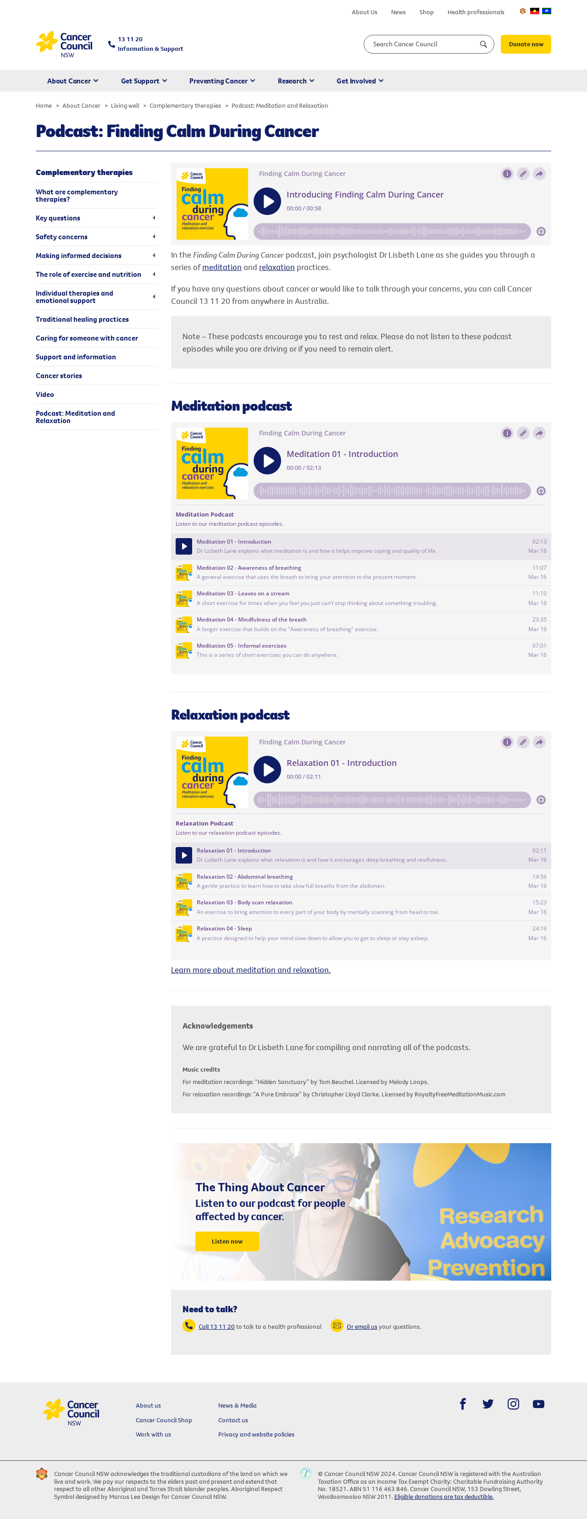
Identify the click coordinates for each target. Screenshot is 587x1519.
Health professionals (476, 12)
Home (44, 105)
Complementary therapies (185, 105)
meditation (222, 267)
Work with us (153, 1434)
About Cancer (69, 80)
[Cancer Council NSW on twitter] (488, 1404)
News (398, 12)
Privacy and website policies (256, 1434)
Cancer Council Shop (164, 1420)
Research (292, 80)
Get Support (140, 80)
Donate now (526, 44)
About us (148, 1405)
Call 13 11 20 (217, 1326)
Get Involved (356, 80)
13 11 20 (150, 44)
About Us (364, 12)
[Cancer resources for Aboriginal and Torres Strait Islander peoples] (534, 11)
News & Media (237, 1405)
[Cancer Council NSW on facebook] (463, 1404)
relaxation (277, 267)
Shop (427, 12)
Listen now (227, 1241)
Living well (125, 105)
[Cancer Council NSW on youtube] (538, 1404)
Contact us (233, 1420)
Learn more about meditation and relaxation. (251, 969)
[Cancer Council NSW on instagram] (513, 1404)
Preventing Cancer (218, 80)
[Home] (64, 44)
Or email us (362, 1326)
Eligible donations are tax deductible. (444, 1496)
